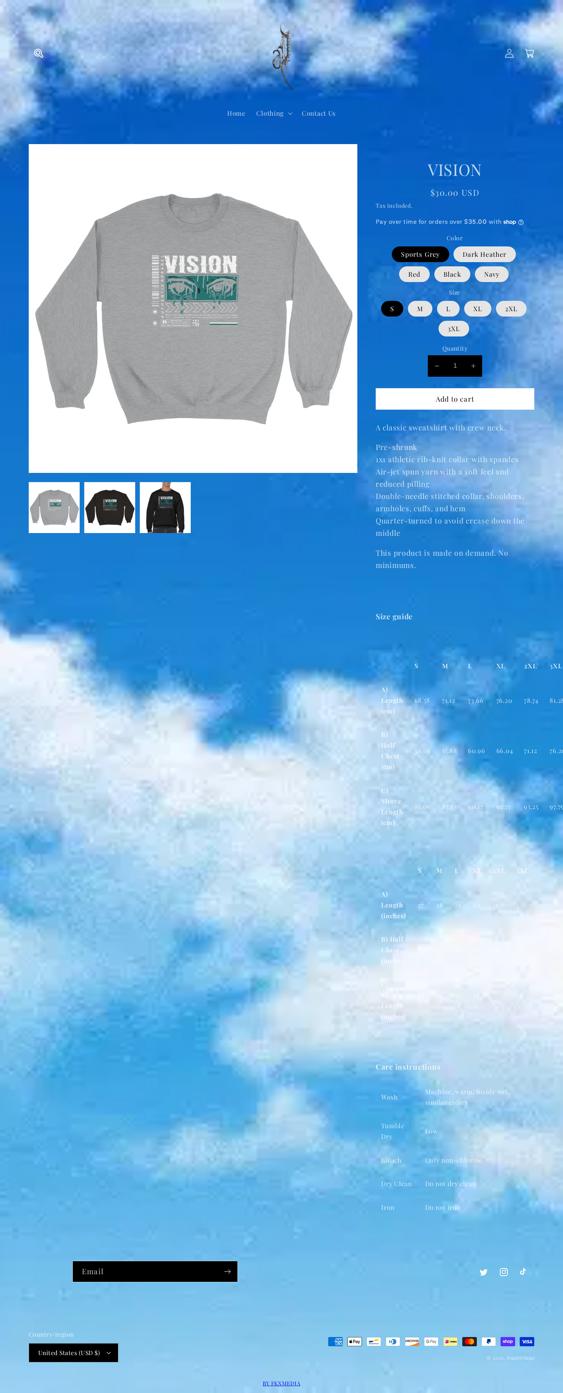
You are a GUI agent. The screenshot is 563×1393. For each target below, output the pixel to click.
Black (452, 274)
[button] (39, 53)
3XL (454, 328)
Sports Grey (420, 254)
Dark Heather (484, 254)
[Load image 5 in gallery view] (165, 507)
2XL (511, 308)
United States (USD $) (69, 1353)
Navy (492, 274)
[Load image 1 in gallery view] (54, 507)
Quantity (455, 348)
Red (414, 274)
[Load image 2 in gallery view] (109, 507)
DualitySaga (520, 1358)
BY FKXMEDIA (282, 1383)
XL (477, 308)
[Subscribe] (227, 1271)
